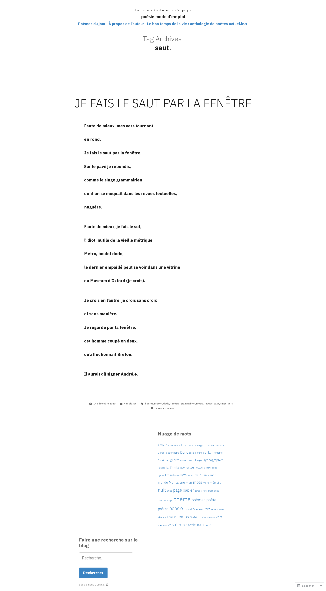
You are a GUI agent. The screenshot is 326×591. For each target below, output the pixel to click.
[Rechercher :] (106, 558)
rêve (207, 509)
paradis (198, 490)
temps (183, 516)
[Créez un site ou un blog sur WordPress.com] (107, 584)
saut (216, 403)
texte (193, 517)
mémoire (215, 482)
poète (211, 499)
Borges (200, 445)
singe (223, 403)
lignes (161, 475)
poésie (176, 508)
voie (165, 525)
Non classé (130, 403)
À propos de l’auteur (126, 23)
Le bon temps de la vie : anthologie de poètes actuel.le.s (197, 23)
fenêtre (174, 403)
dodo (166, 403)
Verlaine (211, 517)
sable (221, 509)
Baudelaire (189, 445)
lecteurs (200, 467)
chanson (210, 445)
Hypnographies (213, 460)
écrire (181, 525)
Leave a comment (165, 408)
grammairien (188, 403)
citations (220, 445)
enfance (199, 452)
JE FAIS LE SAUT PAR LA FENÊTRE (163, 103)
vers (230, 403)
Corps (161, 452)
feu (167, 460)
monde (163, 482)
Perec (205, 491)
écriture (194, 524)
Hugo (198, 460)
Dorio (184, 452)
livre (183, 475)
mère (206, 482)
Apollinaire (173, 445)
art (180, 445)
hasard (191, 460)
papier (188, 490)
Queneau (198, 509)
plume (162, 500)
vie (160, 525)
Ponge (169, 500)
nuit (162, 490)
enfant (209, 452)
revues (209, 403)
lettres (214, 467)
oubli (169, 490)
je (174, 467)
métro (199, 403)
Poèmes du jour (91, 23)
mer (212, 475)
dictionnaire (172, 452)
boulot (149, 403)
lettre (208, 467)
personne (213, 490)
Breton (158, 403)
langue (180, 467)
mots (197, 482)
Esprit (161, 460)
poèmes (198, 499)
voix (171, 525)
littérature (174, 475)
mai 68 (199, 475)
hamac (183, 460)
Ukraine (202, 517)
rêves (214, 509)
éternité (206, 525)
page (177, 490)
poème (182, 499)
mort (189, 482)
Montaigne (177, 482)
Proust (188, 509)
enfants (218, 452)
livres (191, 475)
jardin (169, 467)
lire (167, 475)
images (161, 467)
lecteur (190, 467)
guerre (174, 460)
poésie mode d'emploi (163, 16)
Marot (206, 475)
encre (191, 452)
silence (162, 517)
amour (162, 445)
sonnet (171, 517)
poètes (163, 509)
